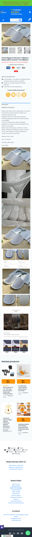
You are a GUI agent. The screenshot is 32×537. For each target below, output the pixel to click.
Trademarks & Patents (16, 497)
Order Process (16, 484)
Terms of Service (16, 495)
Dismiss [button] (26, 4)
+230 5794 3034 (16, 520)
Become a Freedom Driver (16, 467)
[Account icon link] (30, 12)
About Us (16, 499)
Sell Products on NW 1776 (16, 465)
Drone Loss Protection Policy (16, 503)
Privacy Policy (16, 493)
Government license (16, 501)
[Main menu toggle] (3, 20)
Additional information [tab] (8, 107)
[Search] (20, 20)
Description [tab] (5, 104)
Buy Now (8, 381)
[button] (16, 12)
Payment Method (16, 489)
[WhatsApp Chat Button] (27, 533)
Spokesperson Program (16, 469)
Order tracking (16, 491)
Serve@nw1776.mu (16, 518)
